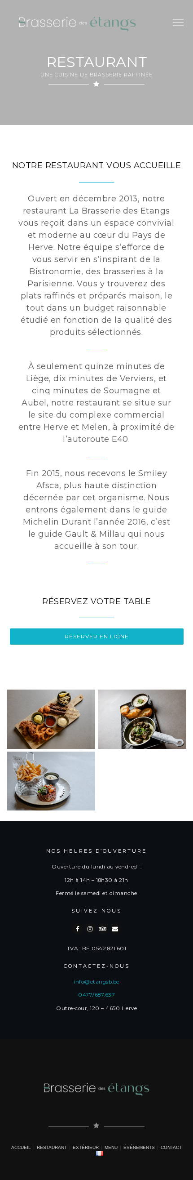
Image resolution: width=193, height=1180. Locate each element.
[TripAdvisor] (102, 928)
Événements (139, 1147)
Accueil (21, 1147)
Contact (171, 1147)
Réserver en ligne (97, 636)
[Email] (115, 928)
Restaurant (52, 1147)
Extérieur (86, 1147)
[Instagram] (90, 928)
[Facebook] (77, 928)
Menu (111, 1147)
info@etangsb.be (96, 982)
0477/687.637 (96, 995)
